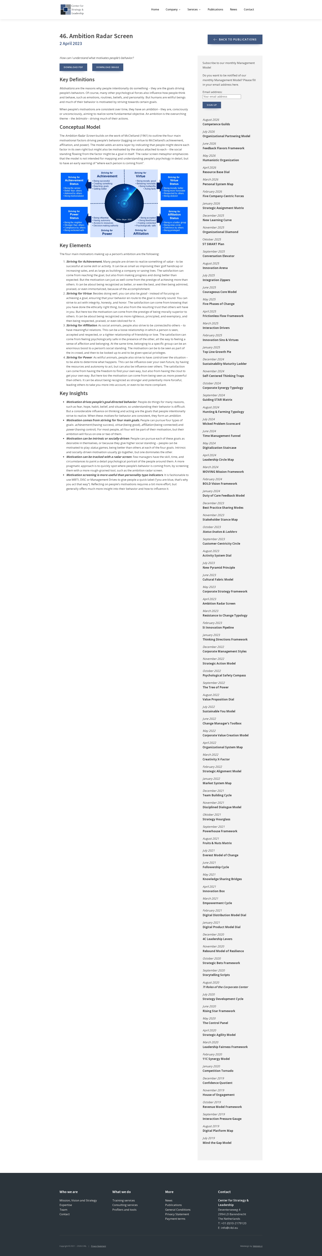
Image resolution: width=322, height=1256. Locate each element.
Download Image (107, 67)
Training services (123, 1200)
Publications (215, 9)
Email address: (212, 92)
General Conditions (178, 1210)
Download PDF (73, 67)
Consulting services (125, 1205)
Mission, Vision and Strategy (78, 1200)
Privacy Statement (177, 1214)
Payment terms (175, 1219)
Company (172, 9)
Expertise (66, 1205)
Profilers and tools (124, 1210)
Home (155, 9)
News (233, 9)
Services (192, 9)
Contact (249, 9)
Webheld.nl (257, 1246)
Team (63, 1210)
